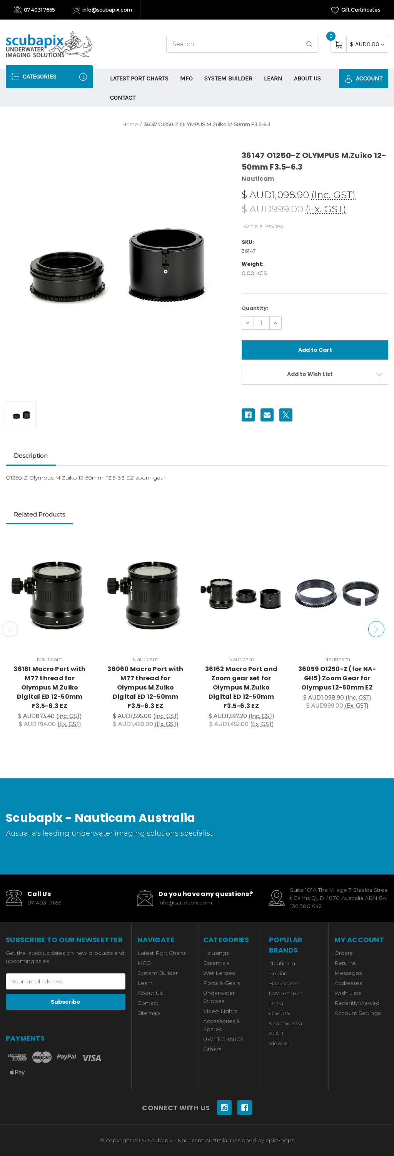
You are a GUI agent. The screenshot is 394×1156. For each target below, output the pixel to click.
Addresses (348, 982)
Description (31, 455)
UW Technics (286, 993)
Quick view (82, 544)
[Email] (267, 414)
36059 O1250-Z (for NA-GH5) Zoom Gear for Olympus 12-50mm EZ (337, 678)
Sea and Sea (285, 1023)
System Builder (228, 78)
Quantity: (255, 308)
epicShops (279, 1140)
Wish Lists (347, 992)
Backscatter (285, 983)
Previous (10, 629)
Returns (345, 962)
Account (368, 78)
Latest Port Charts (139, 78)
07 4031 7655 (39, 10)
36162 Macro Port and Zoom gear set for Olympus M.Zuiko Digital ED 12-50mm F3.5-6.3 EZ (241, 687)
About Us (307, 78)
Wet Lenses (219, 972)
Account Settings (357, 1012)
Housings (216, 952)
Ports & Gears (221, 982)
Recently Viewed (356, 1002)
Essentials (216, 962)
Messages (348, 972)
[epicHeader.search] (309, 44)
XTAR (276, 1033)
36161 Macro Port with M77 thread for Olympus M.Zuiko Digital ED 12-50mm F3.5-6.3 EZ (49, 687)
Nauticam (282, 963)
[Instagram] (224, 1107)
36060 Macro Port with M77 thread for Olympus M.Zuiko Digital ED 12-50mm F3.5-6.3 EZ (145, 687)
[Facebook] (248, 414)
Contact (122, 97)
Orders (343, 952)
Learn (273, 78)
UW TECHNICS (223, 1039)
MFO (186, 78)
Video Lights (220, 1011)
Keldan (278, 973)
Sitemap (148, 1012)
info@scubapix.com (106, 10)
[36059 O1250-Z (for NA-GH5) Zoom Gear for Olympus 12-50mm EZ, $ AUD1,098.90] (337, 594)
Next (376, 629)
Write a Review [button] (264, 226)
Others (212, 1049)
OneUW (279, 1013)
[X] (285, 414)
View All (279, 1043)
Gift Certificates (360, 10)
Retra (276, 1003)
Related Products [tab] (39, 514)
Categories (39, 76)
